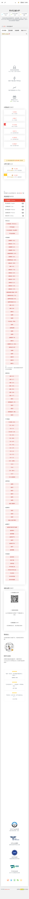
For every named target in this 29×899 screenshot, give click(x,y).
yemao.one (7, 889)
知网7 (12, 353)
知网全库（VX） (12, 286)
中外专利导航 (12, 576)
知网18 (12, 357)
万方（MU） (12, 425)
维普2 (12, 408)
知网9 (12, 334)
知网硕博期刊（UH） (12, 253)
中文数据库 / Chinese (14, 200)
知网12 (12, 311)
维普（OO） (12, 386)
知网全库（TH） (12, 243)
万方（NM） (12, 438)
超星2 (12, 487)
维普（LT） (12, 379)
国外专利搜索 (12, 579)
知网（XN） (12, 308)
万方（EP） (12, 441)
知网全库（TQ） (12, 269)
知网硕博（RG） (12, 250)
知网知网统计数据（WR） (12, 292)
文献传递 (12, 563)
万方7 (12, 474)
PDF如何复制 (12, 233)
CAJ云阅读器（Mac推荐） (12, 230)
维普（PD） (12, 389)
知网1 (12, 324)
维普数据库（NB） (12, 411)
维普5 (12, 415)
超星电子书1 (12, 543)
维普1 (12, 399)
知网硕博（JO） (12, 247)
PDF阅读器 (12, 227)
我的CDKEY (24, 30)
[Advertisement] (14, 48)
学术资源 (4, 30)
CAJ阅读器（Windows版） (12, 223)
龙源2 (12, 513)
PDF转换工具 (12, 566)
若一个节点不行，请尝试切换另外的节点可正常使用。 (14, 368)
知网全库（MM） (12, 263)
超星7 (12, 546)
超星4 (12, 494)
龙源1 (12, 510)
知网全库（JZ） (12, 282)
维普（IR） (12, 376)
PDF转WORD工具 (12, 570)
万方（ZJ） (12, 457)
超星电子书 (12, 537)
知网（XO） (12, 305)
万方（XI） (12, 451)
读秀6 (12, 484)
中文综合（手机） (12, 321)
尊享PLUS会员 (5, 34)
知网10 (12, 360)
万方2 (12, 464)
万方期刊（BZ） (12, 422)
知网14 (12, 340)
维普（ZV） (12, 382)
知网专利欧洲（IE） (12, 302)
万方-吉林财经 (12, 477)
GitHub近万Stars (5, 14)
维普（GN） (12, 392)
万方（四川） (12, 470)
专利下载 (12, 560)
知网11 (12, 363)
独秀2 (12, 497)
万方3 (12, 467)
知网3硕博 (12, 328)
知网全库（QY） (12, 273)
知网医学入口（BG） (12, 344)
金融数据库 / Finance (14, 212)
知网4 (12, 331)
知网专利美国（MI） (12, 298)
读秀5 (12, 500)
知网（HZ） (12, 266)
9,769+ (26, 2)
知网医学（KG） (12, 240)
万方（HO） (12, 444)
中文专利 (12, 573)
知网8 (12, 350)
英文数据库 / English (14, 203)
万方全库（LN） (12, 431)
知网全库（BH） (12, 276)
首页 (4, 26)
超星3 (12, 490)
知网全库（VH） (12, 289)
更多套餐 (10, 30)
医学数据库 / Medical (14, 209)
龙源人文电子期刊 (12, 520)
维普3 (12, 405)
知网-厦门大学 (12, 347)
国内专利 (12, 557)
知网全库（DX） (12, 279)
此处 (21, 193)
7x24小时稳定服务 (24, 14)
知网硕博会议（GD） (12, 260)
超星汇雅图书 (12, 503)
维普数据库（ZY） (12, 402)
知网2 (12, 318)
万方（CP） (12, 448)
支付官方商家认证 (15, 14)
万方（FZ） (12, 454)
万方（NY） (12, 435)
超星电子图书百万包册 (12, 527)
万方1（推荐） (12, 461)
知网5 (12, 315)
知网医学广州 (12, 337)
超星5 (12, 540)
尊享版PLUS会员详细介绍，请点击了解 (14, 193)
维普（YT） (12, 395)
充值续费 (17, 30)
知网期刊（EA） (12, 256)
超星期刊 (12, 530)
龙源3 (12, 517)
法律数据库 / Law (14, 206)
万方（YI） (12, 428)
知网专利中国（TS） (12, 295)
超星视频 (12, 533)
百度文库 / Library (14, 215)
